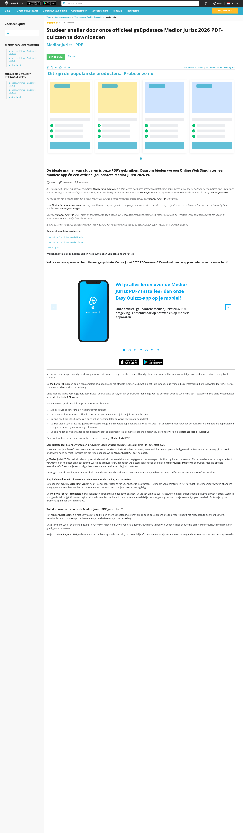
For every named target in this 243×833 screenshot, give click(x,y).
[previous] (54, 307)
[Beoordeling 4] (54, 23)
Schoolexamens (100, 10)
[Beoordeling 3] (52, 23)
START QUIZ (56, 57)
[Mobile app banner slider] (124, 350)
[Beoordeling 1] (48, 23)
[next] (228, 307)
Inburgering (133, 10)
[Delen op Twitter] (52, 67)
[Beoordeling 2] (50, 23)
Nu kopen (72, 56)
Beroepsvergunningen (55, 10)
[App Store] (34, 3)
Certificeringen (79, 10)
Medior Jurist (15, 65)
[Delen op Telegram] (69, 67)
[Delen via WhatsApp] (60, 67)
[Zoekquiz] (22, 33)
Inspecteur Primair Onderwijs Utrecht (23, 52)
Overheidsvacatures (27, 10)
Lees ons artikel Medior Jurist (222, 67)
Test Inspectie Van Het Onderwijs (88, 17)
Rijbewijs (117, 10)
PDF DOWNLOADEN (194, 67)
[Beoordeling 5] (57, 23)
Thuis (49, 17)
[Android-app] (153, 362)
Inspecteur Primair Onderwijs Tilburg (23, 59)
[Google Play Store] (49, 3)
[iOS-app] (129, 362)
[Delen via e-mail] (56, 67)
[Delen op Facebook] (48, 67)
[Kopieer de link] (64, 67)
